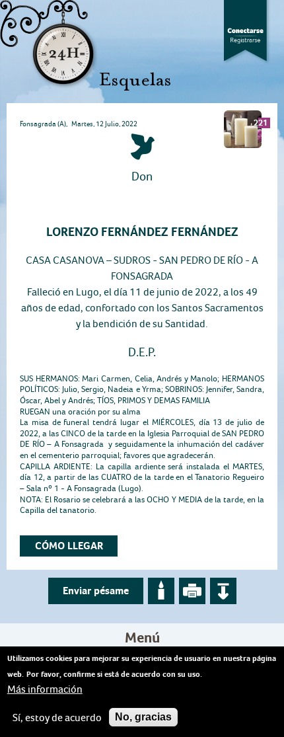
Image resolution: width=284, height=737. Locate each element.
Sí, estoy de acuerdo (57, 717)
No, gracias (143, 716)
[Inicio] (85, 45)
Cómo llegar (69, 545)
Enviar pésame (96, 590)
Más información (45, 689)
